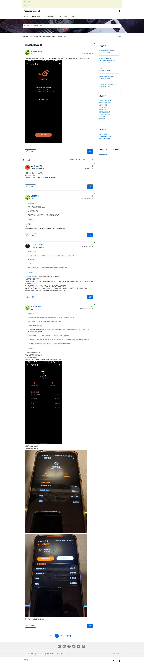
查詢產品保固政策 (104, 112)
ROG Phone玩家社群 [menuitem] (50, 16)
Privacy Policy (40, 654)
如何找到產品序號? (105, 103)
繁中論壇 (25, 36)
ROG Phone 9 (104, 63)
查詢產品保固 (103, 109)
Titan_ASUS (31, 314)
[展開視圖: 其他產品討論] (68, 16)
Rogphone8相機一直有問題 (106, 50)
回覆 (90, 151)
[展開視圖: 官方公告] (29, 16)
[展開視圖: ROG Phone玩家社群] (57, 16)
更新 (100, 68)
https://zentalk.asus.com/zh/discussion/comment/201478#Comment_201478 (51, 256)
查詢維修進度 (103, 107)
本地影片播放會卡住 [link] (62, 36)
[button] (27, 151)
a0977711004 (32, 252)
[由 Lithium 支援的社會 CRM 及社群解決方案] (116, 660)
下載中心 (102, 116)
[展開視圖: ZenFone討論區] (42, 16)
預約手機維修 (103, 134)
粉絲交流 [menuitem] (73, 16)
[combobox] (77, 26)
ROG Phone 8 (104, 53)
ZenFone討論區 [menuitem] (36, 16)
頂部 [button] (26, 660)
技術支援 (102, 119)
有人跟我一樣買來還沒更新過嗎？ (108, 84)
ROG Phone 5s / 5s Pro (49, 36)
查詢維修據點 (103, 105)
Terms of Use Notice (29, 654)
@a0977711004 (32, 277)
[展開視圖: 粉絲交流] (76, 16)
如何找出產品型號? (105, 100)
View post (31, 219)
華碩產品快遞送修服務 (106, 136)
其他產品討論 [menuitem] (63, 16)
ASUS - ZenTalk (32, 11)
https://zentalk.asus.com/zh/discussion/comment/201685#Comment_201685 (51, 317)
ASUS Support (103, 154)
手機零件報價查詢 (104, 114)
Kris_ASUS (31, 203)
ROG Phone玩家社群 (35, 36)
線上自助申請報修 (104, 139)
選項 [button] (118, 36)
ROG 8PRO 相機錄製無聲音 (106, 76)
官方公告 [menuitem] (26, 16)
